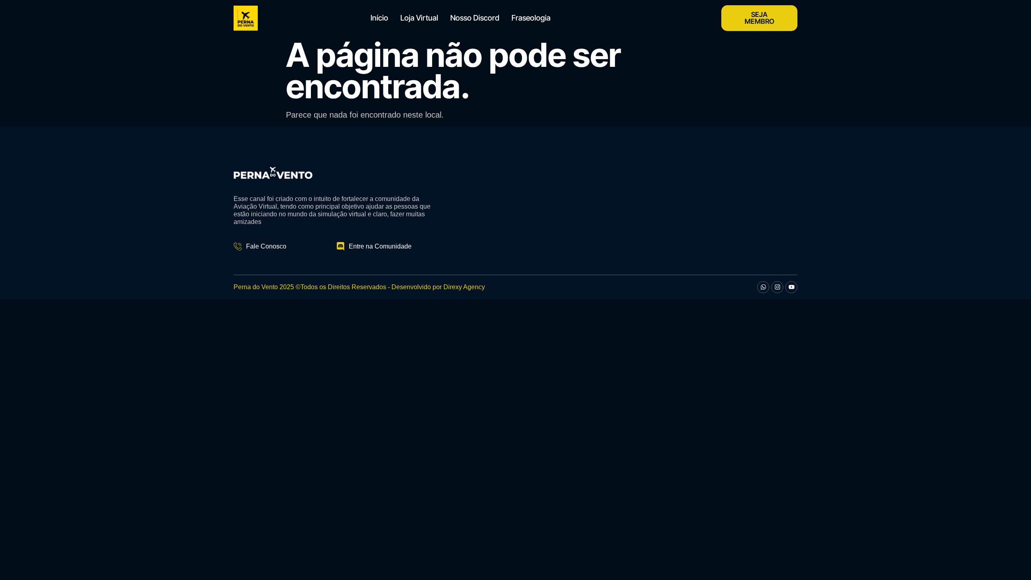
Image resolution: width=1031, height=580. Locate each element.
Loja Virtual (419, 18)
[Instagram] (777, 287)
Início (379, 18)
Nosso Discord (474, 18)
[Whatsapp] (763, 287)
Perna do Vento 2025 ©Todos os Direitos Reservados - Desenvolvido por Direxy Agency (359, 287)
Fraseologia (531, 18)
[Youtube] (791, 287)
